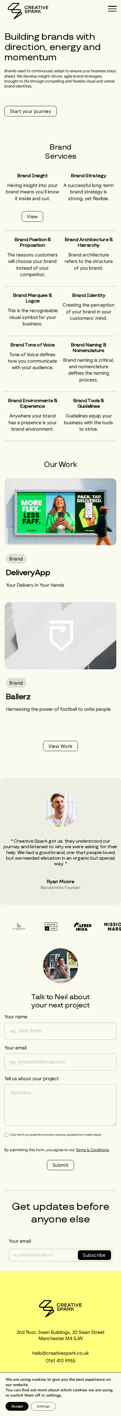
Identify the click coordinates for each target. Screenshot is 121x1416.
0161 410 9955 (60, 1360)
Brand (16, 558)
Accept (17, 1406)
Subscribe (94, 1255)
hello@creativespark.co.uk (60, 1353)
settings (53, 1395)
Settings (43, 1406)
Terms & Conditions (92, 1150)
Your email (20, 1241)
